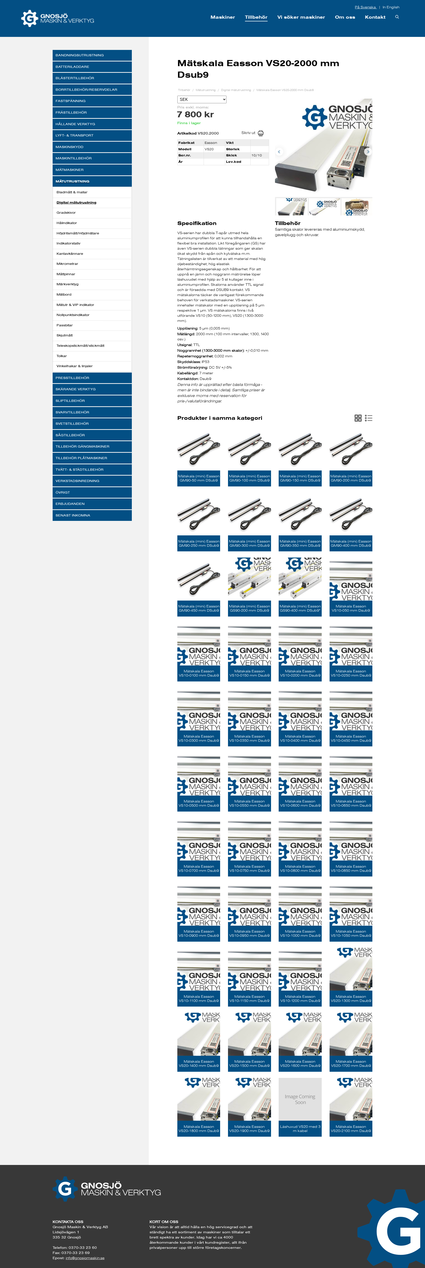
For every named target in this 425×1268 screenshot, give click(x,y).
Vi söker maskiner (301, 17)
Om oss (345, 17)
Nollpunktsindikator (73, 315)
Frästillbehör (71, 112)
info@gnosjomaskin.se (85, 1258)
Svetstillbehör (72, 423)
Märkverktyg (67, 284)
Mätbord (64, 294)
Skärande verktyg (76, 389)
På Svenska (366, 7)
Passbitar (65, 325)
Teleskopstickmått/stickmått (80, 345)
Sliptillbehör (70, 401)
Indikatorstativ (68, 243)
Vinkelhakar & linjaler (75, 366)
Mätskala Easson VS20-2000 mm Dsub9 (285, 89)
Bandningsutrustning (80, 55)
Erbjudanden (70, 504)
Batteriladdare (72, 67)
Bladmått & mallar (72, 192)
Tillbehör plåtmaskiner (81, 458)
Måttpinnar (66, 274)
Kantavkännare (70, 254)
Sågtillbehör (70, 435)
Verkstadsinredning (77, 481)
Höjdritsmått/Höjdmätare (78, 233)
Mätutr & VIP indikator (75, 305)
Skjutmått (65, 335)
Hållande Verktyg (75, 124)
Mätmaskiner (70, 170)
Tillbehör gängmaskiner (82, 446)
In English (391, 7)
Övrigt (63, 492)
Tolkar (62, 356)
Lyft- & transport (74, 135)
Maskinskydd (69, 147)
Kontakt (375, 17)
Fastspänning (71, 101)
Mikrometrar (67, 264)
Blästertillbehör (75, 78)
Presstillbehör (72, 378)
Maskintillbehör (74, 158)
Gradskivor (66, 212)
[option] (324, 148)
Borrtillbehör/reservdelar (86, 89)
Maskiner (223, 17)
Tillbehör (256, 17)
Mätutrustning (73, 181)
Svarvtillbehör (72, 412)
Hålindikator (67, 223)
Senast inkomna (73, 515)
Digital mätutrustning (76, 202)
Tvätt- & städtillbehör (80, 469)
